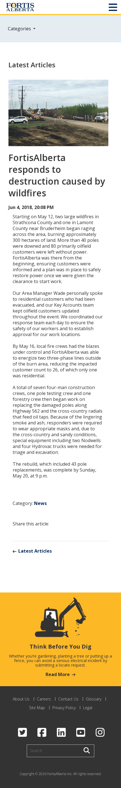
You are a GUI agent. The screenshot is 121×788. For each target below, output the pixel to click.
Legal (87, 707)
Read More (58, 674)
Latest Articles (35, 551)
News (40, 503)
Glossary (93, 699)
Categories (20, 29)
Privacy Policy (64, 707)
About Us (21, 699)
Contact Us (68, 699)
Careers (44, 699)
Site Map (37, 707)
